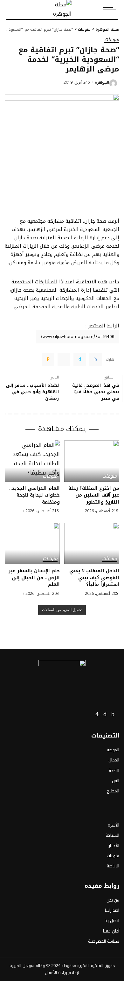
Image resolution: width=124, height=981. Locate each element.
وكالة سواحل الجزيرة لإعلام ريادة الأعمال (44, 969)
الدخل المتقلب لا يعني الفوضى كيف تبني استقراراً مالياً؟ (94, 577)
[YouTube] (88, 713)
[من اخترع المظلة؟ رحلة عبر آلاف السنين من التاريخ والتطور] (91, 461)
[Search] (10, 9)
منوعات (111, 40)
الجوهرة (102, 82)
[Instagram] (97, 713)
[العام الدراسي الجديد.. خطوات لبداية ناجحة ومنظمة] (32, 461)
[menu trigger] (111, 9)
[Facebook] (95, 359)
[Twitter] (79, 359)
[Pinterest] (64, 359)
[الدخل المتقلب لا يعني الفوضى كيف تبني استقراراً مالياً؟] (91, 543)
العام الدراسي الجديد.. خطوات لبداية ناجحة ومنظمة (34, 495)
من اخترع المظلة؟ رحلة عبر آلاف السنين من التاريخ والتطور (93, 495)
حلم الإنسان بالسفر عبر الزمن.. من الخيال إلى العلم (34, 577)
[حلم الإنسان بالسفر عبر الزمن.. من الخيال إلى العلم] (32, 543)
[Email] (48, 359)
